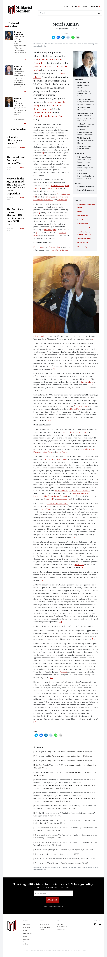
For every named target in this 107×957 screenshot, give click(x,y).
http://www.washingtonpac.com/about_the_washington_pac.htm (72, 752)
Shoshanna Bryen (87, 382)
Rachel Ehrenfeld (75, 490)
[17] (34, 722)
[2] (43, 153)
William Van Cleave (79, 493)
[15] (93, 639)
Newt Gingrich (47, 509)
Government (27, 927)
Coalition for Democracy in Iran (74, 432)
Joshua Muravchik (83, 228)
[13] (41, 580)
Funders (25, 930)
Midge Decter (48, 496)
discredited (56, 247)
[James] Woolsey (80, 406)
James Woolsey (62, 452)
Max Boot (63, 672)
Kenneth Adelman (61, 490)
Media (25, 936)
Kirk (54, 230)
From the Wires (44, 924)
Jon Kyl (79, 211)
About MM (94, 6)
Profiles (74, 6)
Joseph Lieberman (64, 499)
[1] (56, 136)
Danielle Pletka (82, 224)
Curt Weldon (48, 200)
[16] (51, 678)
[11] (73, 537)
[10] (49, 420)
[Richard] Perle (75, 409)
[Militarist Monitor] (20, 8)
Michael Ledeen (82, 215)
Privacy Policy (61, 929)
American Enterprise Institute (57, 503)
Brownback (79, 565)
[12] (83, 567)
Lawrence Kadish (57, 186)
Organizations (27, 933)
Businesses (26, 939)
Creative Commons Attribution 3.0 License (73, 950)
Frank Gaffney (85, 449)
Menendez (48, 230)
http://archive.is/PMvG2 (70, 809)
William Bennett (82, 243)
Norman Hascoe (51, 188)
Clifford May (86, 490)
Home (66, 6)
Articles (84, 6)
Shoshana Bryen (83, 247)
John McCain (61, 194)
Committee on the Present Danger (49, 116)
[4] (58, 188)
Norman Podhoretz (61, 496)
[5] (66, 200)
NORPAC (80, 219)
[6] (39, 213)
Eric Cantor (61, 200)
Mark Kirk (48, 197)
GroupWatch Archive (27, 943)
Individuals (26, 924)
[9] (54, 369)
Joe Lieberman (57, 197)
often (50, 247)
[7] (36, 232)
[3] (45, 175)
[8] (92, 339)
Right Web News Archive (45, 928)
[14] (60, 622)
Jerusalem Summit (84, 238)
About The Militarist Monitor (62, 925)
